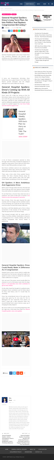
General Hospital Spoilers (19, 449)
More (44, 4)
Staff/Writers (42, 449)
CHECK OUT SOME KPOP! (41, 67)
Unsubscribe (28, 452)
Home (21, 4)
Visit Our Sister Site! (40, 29)
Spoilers (14, 14)
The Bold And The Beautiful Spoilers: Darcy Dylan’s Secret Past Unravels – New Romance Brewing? (43, 35)
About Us (32, 449)
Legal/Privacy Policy (15, 452)
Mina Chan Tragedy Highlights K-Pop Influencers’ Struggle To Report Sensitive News (43, 81)
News (38, 4)
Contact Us (38, 452)
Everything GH (30, 4)
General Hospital (6, 14)
